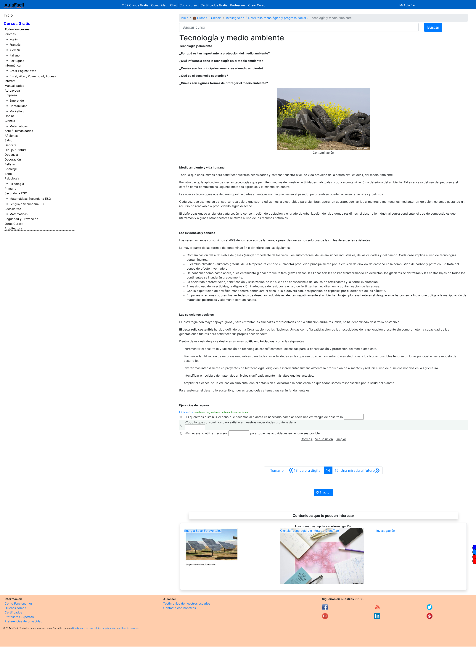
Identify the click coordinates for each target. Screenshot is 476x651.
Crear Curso (256, 5)
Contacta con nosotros (179, 608)
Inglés (13, 39)
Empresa (11, 95)
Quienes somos (15, 608)
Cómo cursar (189, 5)
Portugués (16, 61)
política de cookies (128, 628)
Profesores (237, 5)
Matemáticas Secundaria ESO (30, 198)
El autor (325, 492)
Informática (13, 65)
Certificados (13, 612)
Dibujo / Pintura (16, 150)
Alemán (14, 50)
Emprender (17, 100)
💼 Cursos (199, 18)
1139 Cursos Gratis (135, 5)
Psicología (12, 178)
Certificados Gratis (214, 5)
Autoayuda (12, 90)
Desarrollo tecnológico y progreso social (277, 18)
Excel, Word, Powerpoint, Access (32, 76)
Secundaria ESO (16, 193)
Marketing (16, 111)
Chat (173, 5)
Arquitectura (13, 228)
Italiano (14, 55)
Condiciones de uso (82, 628)
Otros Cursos (14, 224)
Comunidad (159, 5)
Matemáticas (18, 126)
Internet (10, 81)
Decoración (13, 159)
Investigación (235, 18)
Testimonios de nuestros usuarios (186, 603)
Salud (8, 140)
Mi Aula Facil (408, 5)
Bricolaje (11, 169)
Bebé (8, 174)
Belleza (10, 164)
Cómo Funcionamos (19, 603)
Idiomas (10, 34)
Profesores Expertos (19, 617)
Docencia (11, 154)
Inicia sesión (186, 412)
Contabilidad (18, 106)
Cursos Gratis (17, 23)
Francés (14, 44)
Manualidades (14, 86)
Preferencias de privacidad (23, 621)
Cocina (10, 116)
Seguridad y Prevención (21, 219)
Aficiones (11, 135)
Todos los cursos (17, 29)
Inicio (8, 15)
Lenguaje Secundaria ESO (27, 204)
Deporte (10, 145)
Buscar (433, 27)
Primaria (10, 188)
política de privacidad (105, 628)
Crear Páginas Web (22, 71)
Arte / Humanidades (19, 131)
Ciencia (10, 121)
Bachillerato (13, 209)
